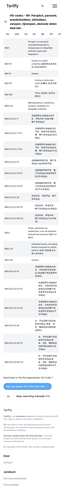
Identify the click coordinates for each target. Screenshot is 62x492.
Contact (7, 462)
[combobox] (42, 5)
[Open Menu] (55, 6)
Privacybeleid (11, 484)
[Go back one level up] (7, 21)
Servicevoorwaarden (15, 478)
